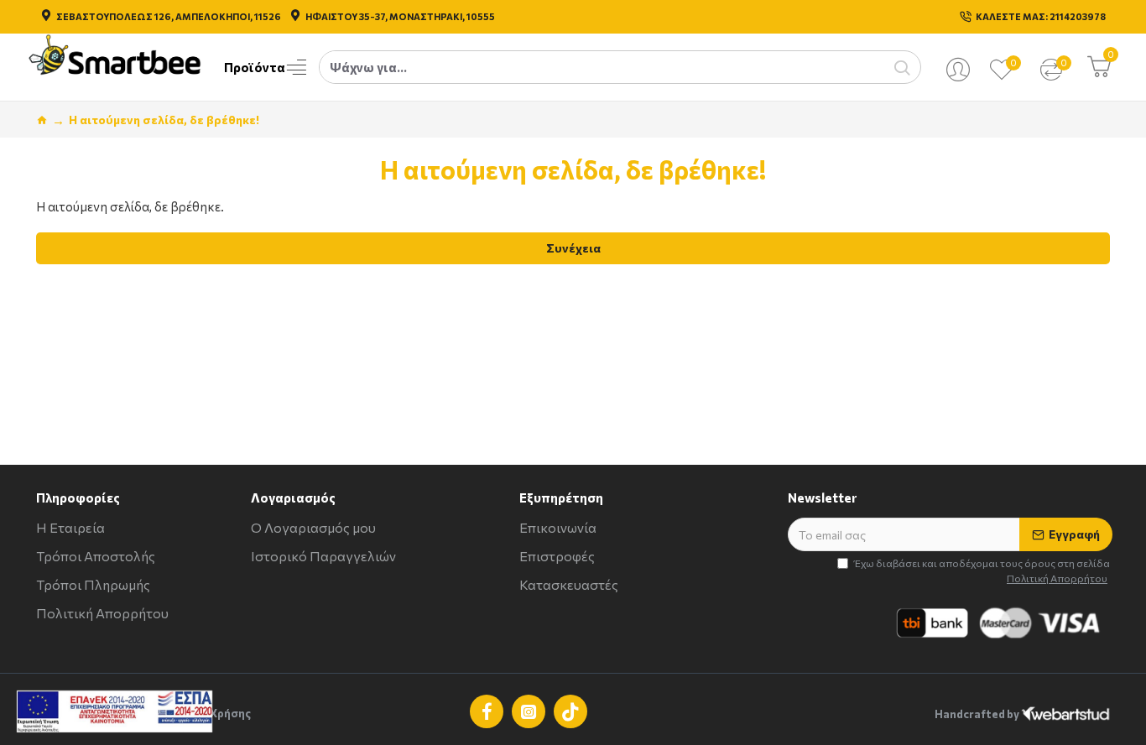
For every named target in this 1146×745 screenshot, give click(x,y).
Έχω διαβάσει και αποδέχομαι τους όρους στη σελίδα (982, 570)
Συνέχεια (573, 248)
